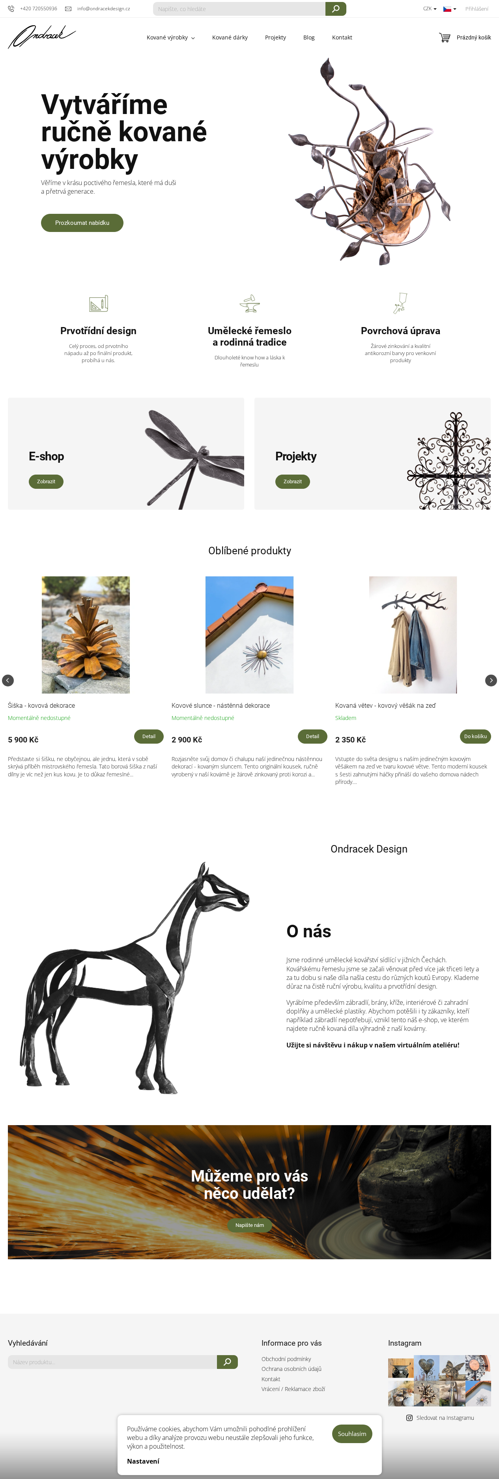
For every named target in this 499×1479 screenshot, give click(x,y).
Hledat (335, 9)
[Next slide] (491, 680)
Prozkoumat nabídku (82, 222)
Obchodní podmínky (286, 1359)
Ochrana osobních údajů (291, 1368)
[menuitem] (171, 37)
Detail (148, 736)
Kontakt (271, 1379)
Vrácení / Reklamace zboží (293, 1389)
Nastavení (143, 1461)
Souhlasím (352, 1434)
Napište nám (249, 1225)
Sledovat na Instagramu (445, 1417)
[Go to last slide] (8, 680)
